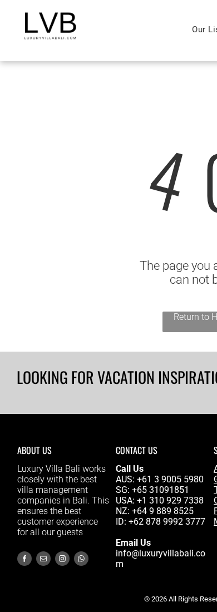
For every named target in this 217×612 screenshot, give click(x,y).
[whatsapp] (81, 560)
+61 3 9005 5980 (170, 479)
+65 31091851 (160, 490)
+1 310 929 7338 (170, 500)
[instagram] (62, 560)
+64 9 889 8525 (163, 511)
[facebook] (24, 560)
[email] (43, 560)
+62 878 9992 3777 (167, 521)
